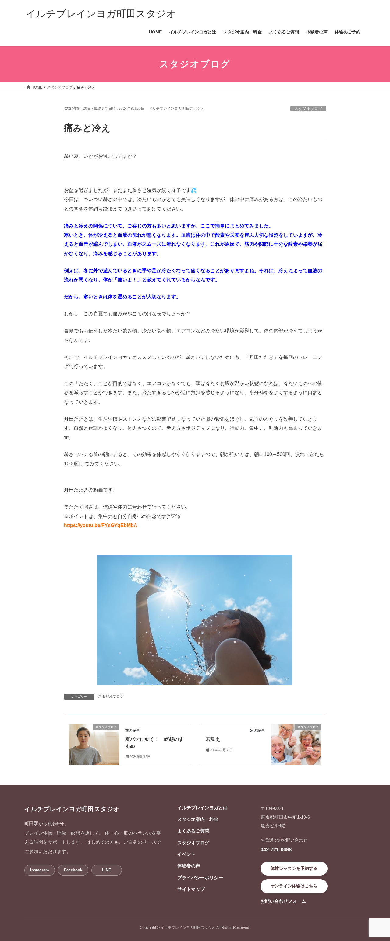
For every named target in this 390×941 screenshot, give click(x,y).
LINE (106, 870)
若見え (213, 739)
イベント (186, 854)
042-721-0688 (276, 849)
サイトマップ (191, 889)
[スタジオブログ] (94, 740)
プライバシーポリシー (200, 877)
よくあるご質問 (193, 830)
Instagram (39, 870)
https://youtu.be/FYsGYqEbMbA (100, 525)
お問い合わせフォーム (283, 901)
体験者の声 (188, 865)
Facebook (73, 870)
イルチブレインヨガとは (202, 807)
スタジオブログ (308, 108)
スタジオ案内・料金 (197, 819)
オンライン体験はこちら (294, 886)
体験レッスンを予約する (294, 868)
